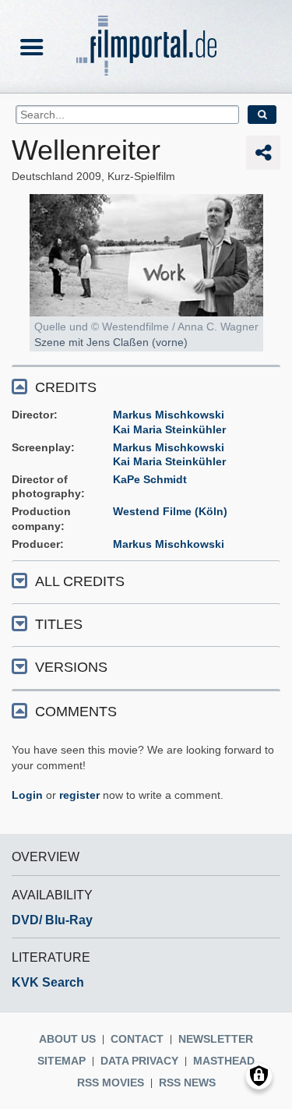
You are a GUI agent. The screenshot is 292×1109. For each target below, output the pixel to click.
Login (27, 795)
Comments (76, 711)
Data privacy (139, 1060)
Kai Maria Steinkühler (169, 429)
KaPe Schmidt (150, 479)
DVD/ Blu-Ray (52, 920)
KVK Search (48, 982)
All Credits (80, 581)
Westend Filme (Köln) (170, 511)
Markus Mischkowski (168, 414)
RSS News (187, 1082)
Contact (137, 1039)
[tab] (146, 386)
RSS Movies (110, 1082)
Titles (59, 624)
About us (67, 1039)
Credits (66, 387)
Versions (71, 667)
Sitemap (61, 1060)
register (79, 795)
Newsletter (215, 1039)
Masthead (224, 1060)
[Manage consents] (259, 1076)
